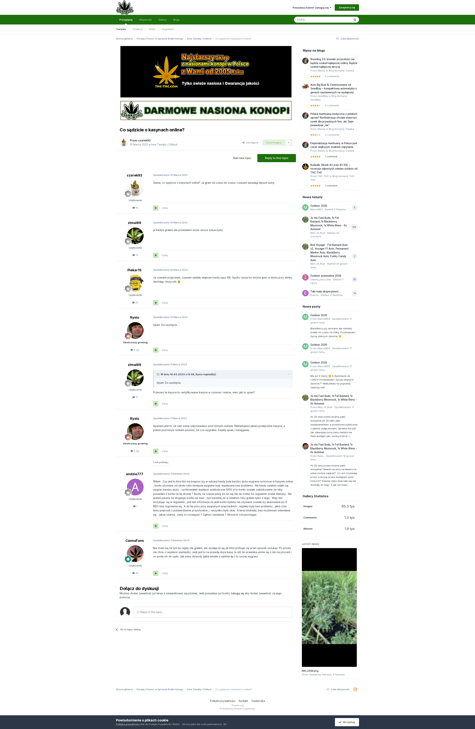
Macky (321, 70)
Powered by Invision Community (237, 708)
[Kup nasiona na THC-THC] (205, 71)
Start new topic (242, 158)
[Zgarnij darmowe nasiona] (205, 110)
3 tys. (136, 349)
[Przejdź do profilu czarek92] (124, 142)
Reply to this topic (276, 158)
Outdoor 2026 (318, 205)
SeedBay (323, 95)
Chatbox (137, 29)
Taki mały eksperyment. (324, 291)
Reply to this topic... (152, 612)
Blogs (176, 19)
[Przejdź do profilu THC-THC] (305, 166)
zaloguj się (237, 593)
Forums (121, 29)
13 (136, 254)
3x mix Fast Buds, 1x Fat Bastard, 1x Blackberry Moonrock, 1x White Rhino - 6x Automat (333, 399)
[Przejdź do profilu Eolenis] (305, 293)
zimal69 (134, 223)
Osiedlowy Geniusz (320, 674)
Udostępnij (251, 142)
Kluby (152, 29)
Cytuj (165, 207)
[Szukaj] (355, 20)
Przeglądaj (125, 19)
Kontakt (243, 700)
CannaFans (134, 541)
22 (136, 302)
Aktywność (145, 19)
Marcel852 (316, 209)
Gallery (162, 19)
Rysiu (134, 317)
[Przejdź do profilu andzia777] (135, 487)
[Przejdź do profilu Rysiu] (135, 330)
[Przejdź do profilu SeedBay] (305, 86)
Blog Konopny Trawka (341, 70)
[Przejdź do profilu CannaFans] (135, 553)
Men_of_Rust (317, 232)
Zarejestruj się (347, 7)
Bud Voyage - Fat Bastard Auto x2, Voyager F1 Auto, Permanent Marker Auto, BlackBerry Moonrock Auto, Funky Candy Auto (329, 252)
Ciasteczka (258, 700)
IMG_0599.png (310, 670)
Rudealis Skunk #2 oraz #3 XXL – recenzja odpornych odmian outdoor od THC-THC (333, 168)
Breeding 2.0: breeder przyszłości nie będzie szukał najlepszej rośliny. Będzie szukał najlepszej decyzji (333, 63)
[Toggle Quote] (158, 374)
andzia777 (134, 474)
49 (136, 572)
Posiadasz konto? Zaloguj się (311, 7)
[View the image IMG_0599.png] (329, 607)
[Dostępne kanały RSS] (355, 689)
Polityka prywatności (222, 700)
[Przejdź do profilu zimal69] (135, 235)
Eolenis (314, 295)
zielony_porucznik (320, 279)
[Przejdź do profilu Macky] (305, 61)
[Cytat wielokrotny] (155, 208)
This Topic (340, 19)
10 (136, 207)
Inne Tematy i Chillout (164, 144)
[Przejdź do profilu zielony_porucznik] (305, 277)
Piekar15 (134, 270)
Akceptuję (348, 722)
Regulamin (168, 29)
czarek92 (144, 140)
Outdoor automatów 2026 (325, 275)
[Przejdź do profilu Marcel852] (305, 207)
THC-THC (323, 176)
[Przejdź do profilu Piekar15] (135, 283)
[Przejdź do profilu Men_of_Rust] (305, 219)
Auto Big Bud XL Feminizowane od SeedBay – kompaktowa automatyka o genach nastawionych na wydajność (333, 88)
